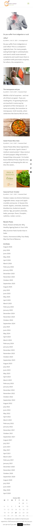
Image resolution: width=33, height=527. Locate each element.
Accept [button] (20, 524)
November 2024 (9, 317)
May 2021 (6, 450)
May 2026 (6, 257)
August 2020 (7, 480)
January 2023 (8, 387)
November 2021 (9, 430)
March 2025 (7, 303)
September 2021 (9, 437)
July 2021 (6, 443)
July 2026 (6, 250)
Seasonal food (22, 92)
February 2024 (8, 343)
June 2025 (6, 293)
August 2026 (7, 247)
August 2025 (7, 287)
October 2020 (8, 473)
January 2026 (8, 270)
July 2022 (6, 407)
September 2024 (9, 323)
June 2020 (6, 487)
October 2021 (8, 433)
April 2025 (7, 300)
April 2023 (7, 377)
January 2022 (8, 427)
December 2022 (9, 390)
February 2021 (8, 460)
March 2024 (7, 340)
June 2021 (6, 447)
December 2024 (9, 313)
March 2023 (7, 380)
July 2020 (6, 483)
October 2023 (8, 357)
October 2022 (8, 397)
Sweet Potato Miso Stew (11, 141)
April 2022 (7, 417)
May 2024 (6, 333)
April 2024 (7, 337)
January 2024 (8, 347)
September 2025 (9, 283)
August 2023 (7, 363)
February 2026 (8, 267)
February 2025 (8, 307)
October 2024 (8, 320)
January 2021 (8, 463)
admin (7, 40)
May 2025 (6, 297)
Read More (26, 524)
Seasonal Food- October (11, 192)
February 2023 (8, 383)
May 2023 (6, 373)
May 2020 (6, 490)
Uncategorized (23, 40)
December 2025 (9, 273)
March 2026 (7, 263)
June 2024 (6, 330)
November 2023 (9, 353)
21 (16, 513)
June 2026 (6, 253)
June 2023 (6, 370)
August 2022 (7, 403)
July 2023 (6, 367)
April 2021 (7, 453)
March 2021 (7, 457)
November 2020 (9, 470)
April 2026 (7, 260)
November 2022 (9, 393)
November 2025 (9, 277)
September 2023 (9, 360)
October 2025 (8, 280)
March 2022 (7, 420)
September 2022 (9, 400)
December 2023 (9, 350)
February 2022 (8, 423)
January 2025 (8, 310)
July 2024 (6, 327)
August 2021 (7, 440)
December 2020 (9, 467)
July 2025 (6, 290)
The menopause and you (11, 89)
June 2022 (6, 410)
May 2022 (6, 413)
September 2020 (9, 477)
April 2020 (7, 493)
